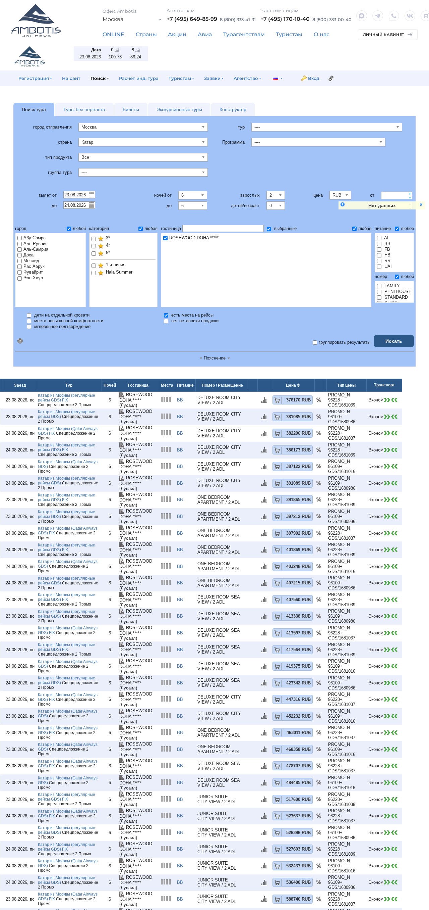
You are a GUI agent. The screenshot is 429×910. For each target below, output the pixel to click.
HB (386, 254)
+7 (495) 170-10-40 (285, 19)
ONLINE (113, 34)
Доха (28, 254)
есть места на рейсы (191, 315)
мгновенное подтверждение (61, 326)
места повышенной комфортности (68, 320)
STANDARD (395, 297)
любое (407, 228)
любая (151, 228)
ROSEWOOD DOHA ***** (194, 237)
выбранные (285, 228)
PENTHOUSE (397, 291)
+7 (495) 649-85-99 (192, 19)
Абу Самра (34, 237)
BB (386, 243)
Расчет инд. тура (139, 78)
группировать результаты (344, 342)
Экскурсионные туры (179, 109)
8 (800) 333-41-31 (238, 19)
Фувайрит (33, 272)
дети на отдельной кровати (61, 315)
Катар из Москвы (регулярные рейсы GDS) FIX (66, 397)
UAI (387, 266)
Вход (313, 78)
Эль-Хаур (33, 277)
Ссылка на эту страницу (331, 78)
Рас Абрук (34, 266)
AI (385, 237)
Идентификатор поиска (20, 341)
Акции (177, 34)
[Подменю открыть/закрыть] (146, 35)
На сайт (71, 78)
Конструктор (233, 109)
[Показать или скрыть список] (132, 19)
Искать (394, 341)
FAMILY (391, 285)
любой (79, 228)
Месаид (31, 260)
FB (386, 249)
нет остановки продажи (194, 320)
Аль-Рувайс (35, 243)
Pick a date (91, 194)
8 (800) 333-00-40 (332, 19)
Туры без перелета (84, 109)
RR (386, 260)
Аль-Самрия (35, 249)
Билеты (131, 109)
